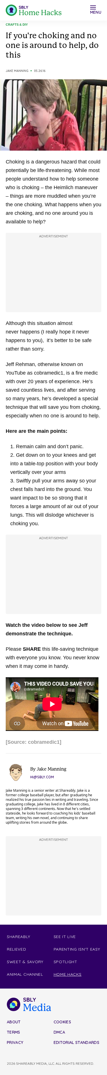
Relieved (16, 949)
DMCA (59, 1032)
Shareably (18, 936)
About (14, 1022)
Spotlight (65, 961)
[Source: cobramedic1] (33, 742)
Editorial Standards (77, 1042)
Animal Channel (25, 974)
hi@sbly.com (42, 777)
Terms (13, 1032)
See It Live (65, 936)
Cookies (62, 1022)
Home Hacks (68, 974)
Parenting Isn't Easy (77, 949)
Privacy (15, 1042)
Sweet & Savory (25, 961)
